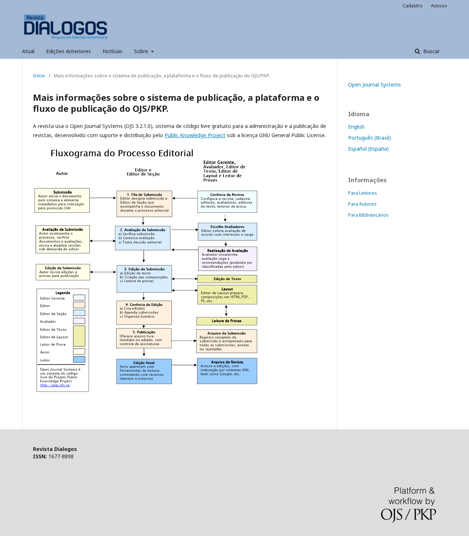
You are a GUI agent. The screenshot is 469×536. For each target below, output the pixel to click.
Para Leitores (362, 193)
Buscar (431, 51)
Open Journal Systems (374, 84)
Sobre (141, 51)
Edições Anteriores (68, 51)
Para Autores (362, 204)
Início (39, 75)
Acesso (439, 5)
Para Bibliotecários (368, 215)
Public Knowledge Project (195, 135)
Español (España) (368, 148)
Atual (28, 51)
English (356, 126)
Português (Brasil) (369, 137)
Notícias (112, 51)
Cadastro (412, 5)
